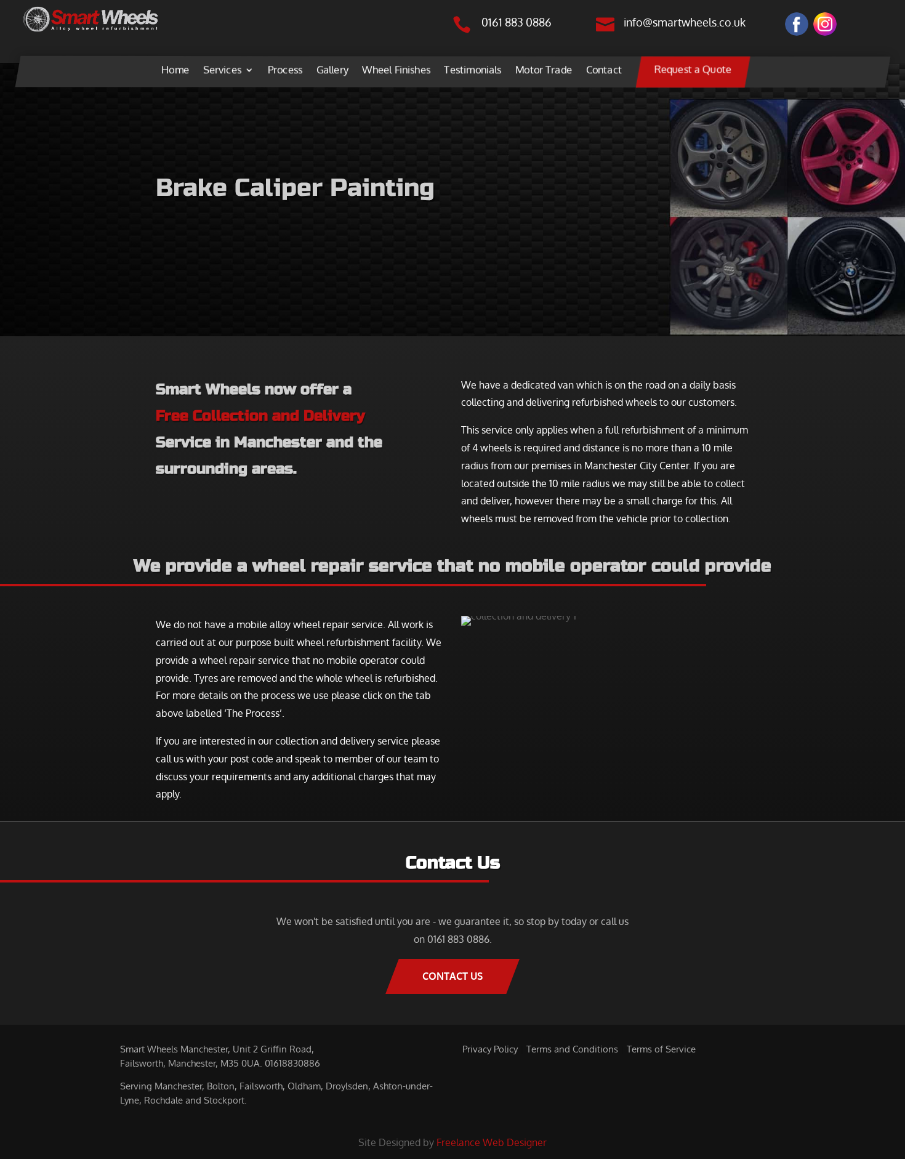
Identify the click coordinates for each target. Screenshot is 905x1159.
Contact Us (452, 976)
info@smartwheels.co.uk (685, 22)
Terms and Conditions (572, 1049)
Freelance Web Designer (491, 1142)
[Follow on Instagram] (825, 24)
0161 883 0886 (516, 22)
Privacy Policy (490, 1049)
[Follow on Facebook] (796, 24)
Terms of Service (661, 1049)
